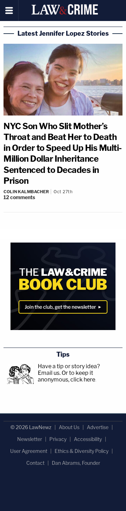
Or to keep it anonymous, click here (66, 376)
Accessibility (88, 439)
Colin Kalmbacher (26, 191)
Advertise (97, 427)
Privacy (57, 439)
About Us (69, 427)
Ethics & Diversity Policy (81, 451)
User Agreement (28, 451)
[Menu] (9, 10)
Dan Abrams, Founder (76, 463)
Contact (35, 463)
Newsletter (29, 439)
